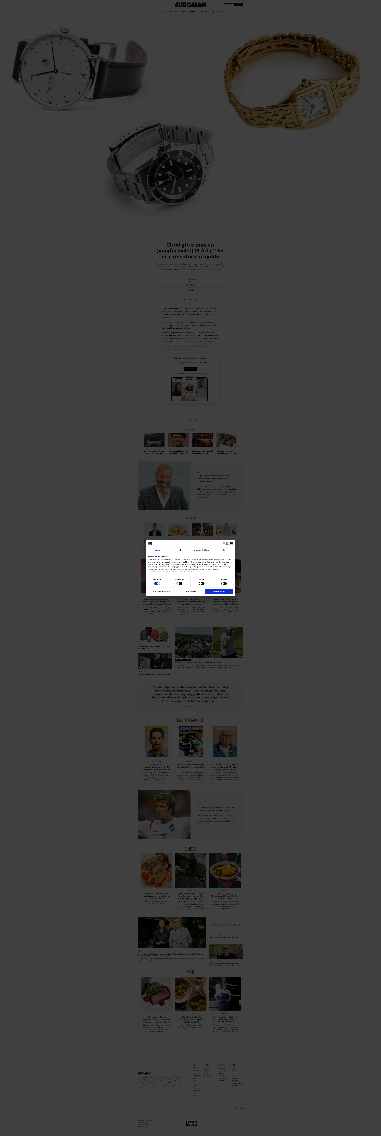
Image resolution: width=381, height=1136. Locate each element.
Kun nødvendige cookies (162, 591)
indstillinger (227, 567)
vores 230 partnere (159, 559)
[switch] (179, 583)
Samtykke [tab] (157, 550)
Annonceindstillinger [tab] (201, 550)
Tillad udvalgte (190, 591)
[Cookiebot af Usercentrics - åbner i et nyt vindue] (224, 543)
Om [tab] (224, 550)
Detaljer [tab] (179, 550)
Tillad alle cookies (219, 591)
